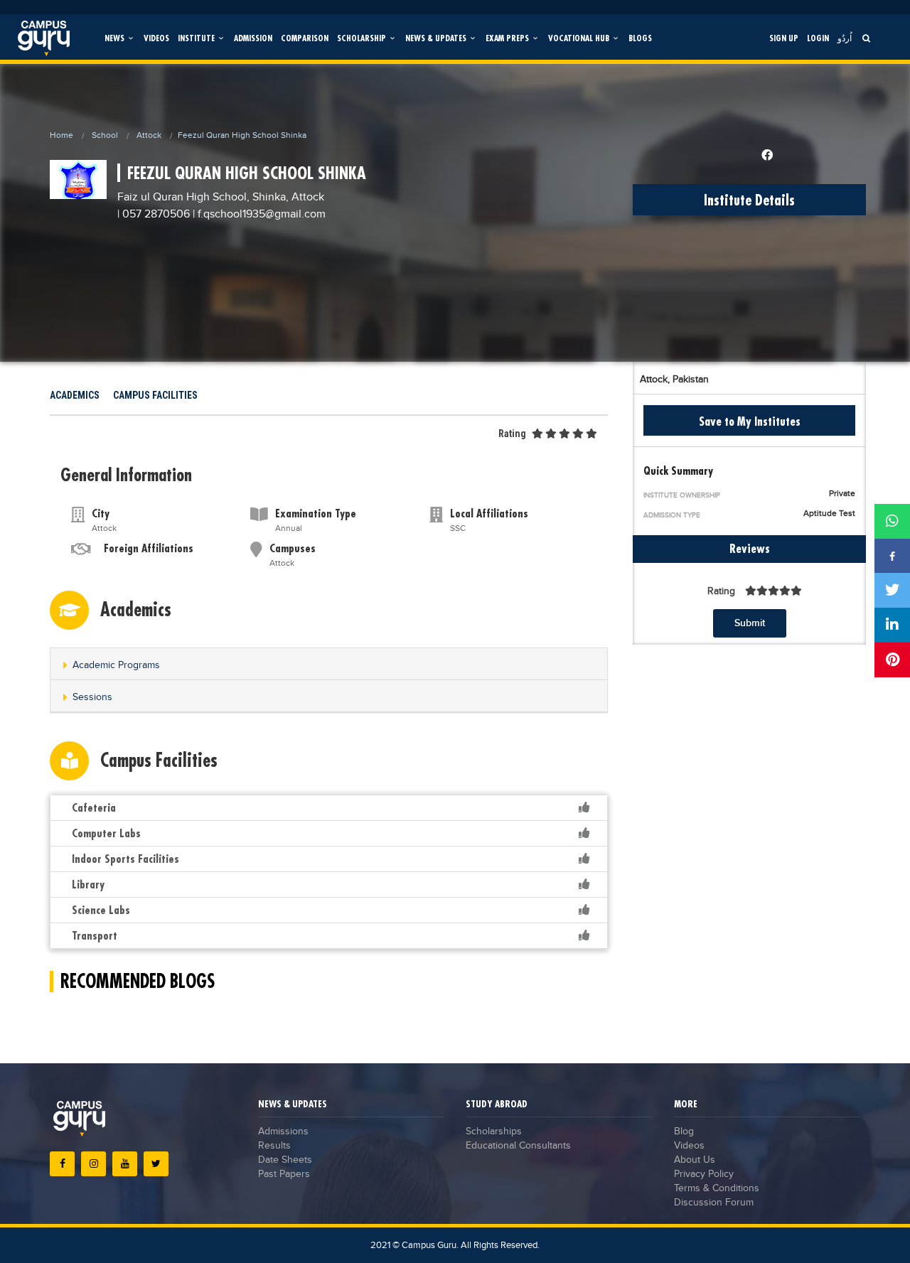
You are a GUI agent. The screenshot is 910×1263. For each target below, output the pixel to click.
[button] (328, 665)
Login (818, 38)
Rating (512, 433)
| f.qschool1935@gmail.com (259, 214)
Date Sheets (285, 1160)
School (105, 135)
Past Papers (284, 1174)
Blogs (640, 38)
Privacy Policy (704, 1174)
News (116, 38)
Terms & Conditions (716, 1188)
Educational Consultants (518, 1145)
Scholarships (494, 1131)
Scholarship (362, 38)
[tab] (328, 664)
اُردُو (844, 38)
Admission (253, 38)
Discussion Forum (714, 1202)
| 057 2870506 (153, 214)
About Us (694, 1160)
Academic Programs (116, 665)
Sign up (783, 38)
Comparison (304, 38)
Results (274, 1145)
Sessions (92, 697)
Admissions (283, 1131)
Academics (75, 395)
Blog (684, 1131)
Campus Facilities (155, 395)
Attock (148, 135)
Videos (156, 38)
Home (61, 135)
